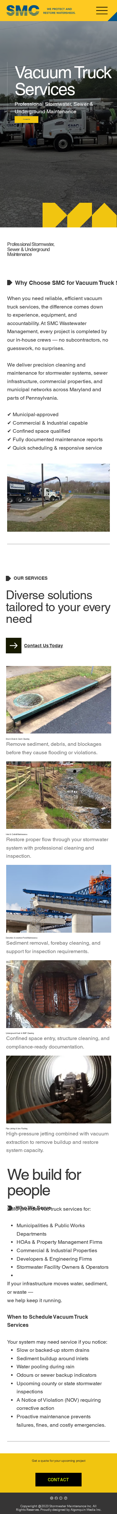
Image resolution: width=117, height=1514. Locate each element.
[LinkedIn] (65, 1498)
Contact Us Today (43, 645)
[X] (51, 1498)
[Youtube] (60, 1498)
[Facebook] (56, 1498)
